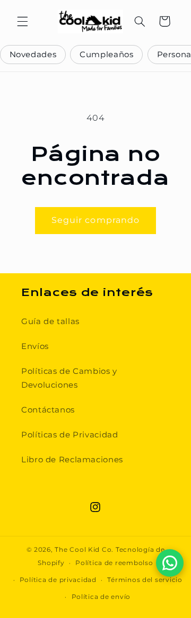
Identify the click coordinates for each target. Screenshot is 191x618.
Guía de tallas (50, 321)
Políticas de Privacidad (69, 435)
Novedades (33, 54)
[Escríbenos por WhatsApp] (170, 563)
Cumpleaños (106, 54)
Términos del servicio (144, 580)
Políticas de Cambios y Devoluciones (69, 378)
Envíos (35, 346)
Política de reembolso (114, 563)
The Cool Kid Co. (84, 549)
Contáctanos (48, 410)
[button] (22, 21)
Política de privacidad (58, 580)
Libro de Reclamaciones (72, 459)
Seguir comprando (95, 220)
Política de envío (101, 597)
